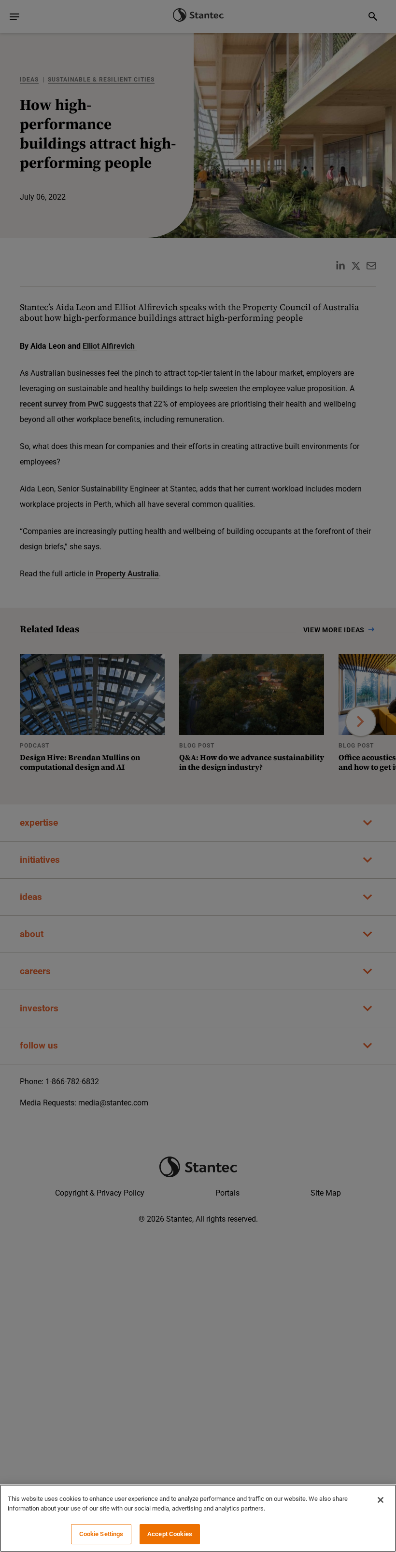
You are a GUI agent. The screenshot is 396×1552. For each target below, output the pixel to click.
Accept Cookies (169, 1534)
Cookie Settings (101, 1534)
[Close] (380, 1500)
